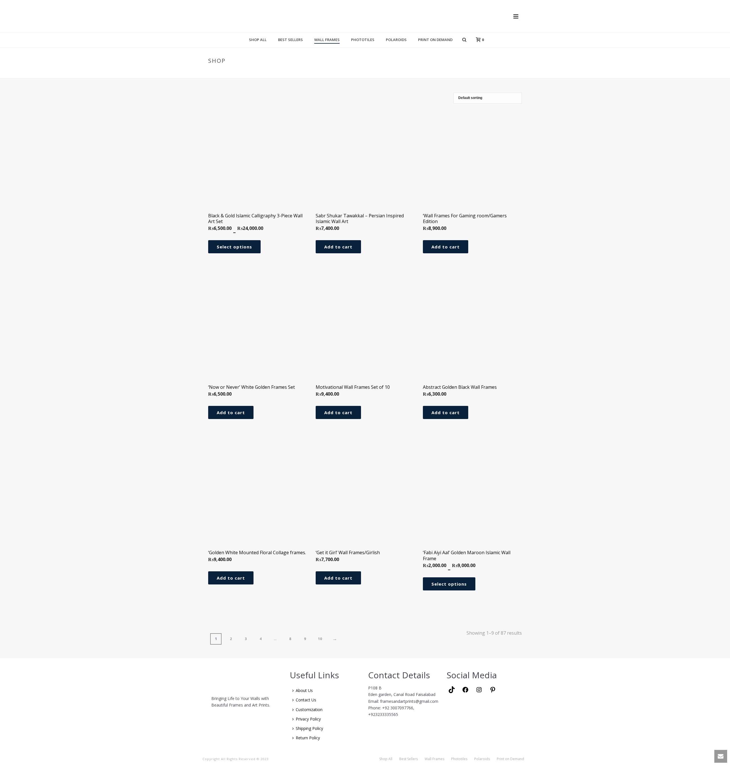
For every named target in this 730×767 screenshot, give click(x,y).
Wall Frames (327, 39)
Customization (309, 709)
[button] (338, 246)
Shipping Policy (309, 728)
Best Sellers (290, 39)
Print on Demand (435, 39)
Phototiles (362, 39)
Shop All (258, 39)
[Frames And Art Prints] (365, 16)
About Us (304, 690)
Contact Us (306, 700)
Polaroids (396, 39)
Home (485, 73)
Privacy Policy (308, 719)
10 (320, 638)
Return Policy (308, 737)
